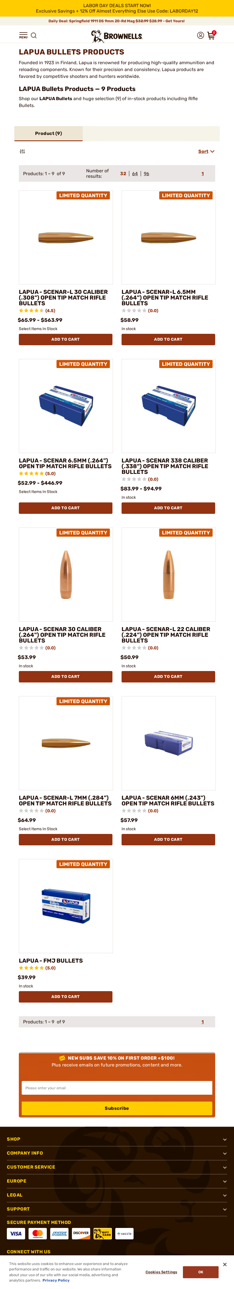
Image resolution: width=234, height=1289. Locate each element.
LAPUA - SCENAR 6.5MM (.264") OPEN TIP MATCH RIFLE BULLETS (65, 463)
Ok (200, 1272)
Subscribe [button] (117, 1108)
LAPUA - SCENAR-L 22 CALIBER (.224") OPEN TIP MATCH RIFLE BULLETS (166, 634)
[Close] (225, 1264)
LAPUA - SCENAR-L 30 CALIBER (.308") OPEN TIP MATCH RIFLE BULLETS (63, 297)
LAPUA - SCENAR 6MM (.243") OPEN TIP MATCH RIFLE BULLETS (168, 800)
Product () (48, 133)
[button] (23, 35)
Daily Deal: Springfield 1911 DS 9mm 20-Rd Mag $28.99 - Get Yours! (117, 21)
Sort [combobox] (203, 151)
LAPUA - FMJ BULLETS (51, 960)
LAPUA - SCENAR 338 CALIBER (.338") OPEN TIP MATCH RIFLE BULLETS (165, 466)
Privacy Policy (56, 1280)
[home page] (117, 36)
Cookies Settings (161, 1272)
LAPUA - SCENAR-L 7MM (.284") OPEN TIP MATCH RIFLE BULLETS (65, 800)
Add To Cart (65, 339)
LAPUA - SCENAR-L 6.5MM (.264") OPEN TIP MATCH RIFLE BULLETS (165, 297)
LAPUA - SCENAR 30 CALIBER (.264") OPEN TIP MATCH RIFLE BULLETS (62, 634)
